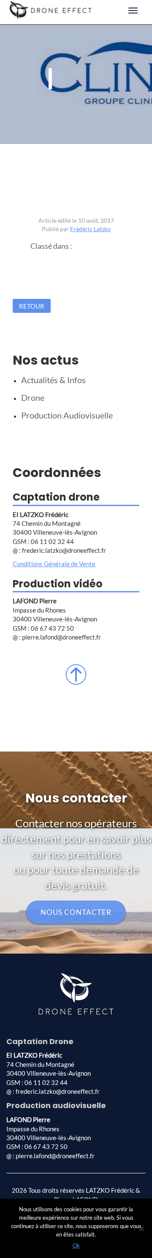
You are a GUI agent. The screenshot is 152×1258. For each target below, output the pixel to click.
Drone (32, 397)
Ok (76, 1245)
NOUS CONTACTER (76, 912)
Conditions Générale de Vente (54, 564)
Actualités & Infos (53, 380)
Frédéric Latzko (90, 228)
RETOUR (31, 305)
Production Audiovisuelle (67, 415)
